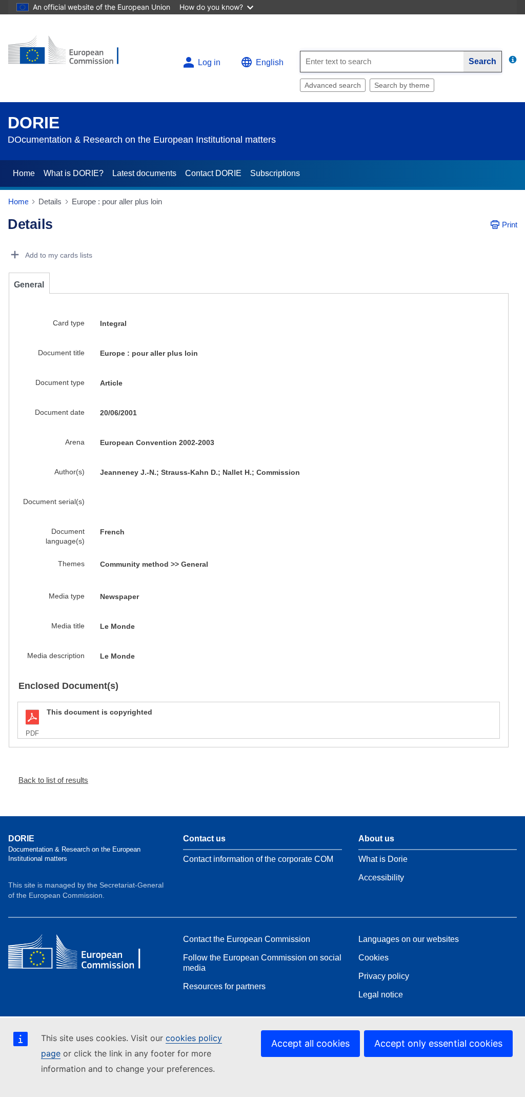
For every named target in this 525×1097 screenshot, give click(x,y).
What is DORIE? (74, 173)
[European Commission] (70, 54)
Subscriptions (275, 173)
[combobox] (381, 61)
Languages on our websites (408, 939)
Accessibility (381, 877)
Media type (67, 596)
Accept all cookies (310, 1043)
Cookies (373, 957)
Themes (71, 564)
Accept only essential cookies (438, 1043)
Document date (60, 412)
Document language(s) (65, 536)
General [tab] (29, 284)
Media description (56, 655)
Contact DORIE (213, 173)
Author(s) (69, 472)
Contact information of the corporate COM (258, 859)
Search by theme (402, 85)
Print (509, 224)
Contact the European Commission (246, 939)
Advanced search (333, 85)
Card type (69, 323)
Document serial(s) (54, 501)
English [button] (270, 62)
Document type (60, 382)
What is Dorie (383, 859)
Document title (61, 353)
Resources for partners (224, 986)
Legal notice (380, 994)
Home (24, 173)
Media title (68, 626)
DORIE (33, 122)
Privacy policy (383, 976)
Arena (75, 442)
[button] (49, 780)
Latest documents (144, 173)
